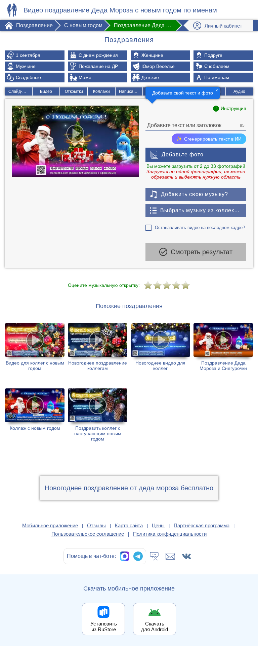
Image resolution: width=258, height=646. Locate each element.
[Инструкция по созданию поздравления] (229, 109)
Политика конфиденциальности (170, 534)
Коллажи (101, 91)
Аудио (239, 91)
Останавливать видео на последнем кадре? (200, 227)
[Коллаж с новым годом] (34, 415)
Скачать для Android (154, 626)
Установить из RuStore (103, 626)
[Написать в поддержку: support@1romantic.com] (170, 556)
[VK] (186, 556)
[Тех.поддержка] (154, 556)
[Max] (124, 556)
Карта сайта (129, 525)
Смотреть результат (201, 252)
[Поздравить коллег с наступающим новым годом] (97, 415)
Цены (158, 525)
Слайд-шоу (19, 91)
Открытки (74, 91)
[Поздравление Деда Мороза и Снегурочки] (223, 348)
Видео (46, 91)
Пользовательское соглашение (87, 534)
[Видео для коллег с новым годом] (34, 348)
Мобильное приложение (50, 525)
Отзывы (96, 525)
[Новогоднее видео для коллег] (160, 348)
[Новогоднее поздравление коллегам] (97, 348)
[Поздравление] (11, 10)
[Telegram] (138, 556)
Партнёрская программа (201, 525)
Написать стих (130, 91)
